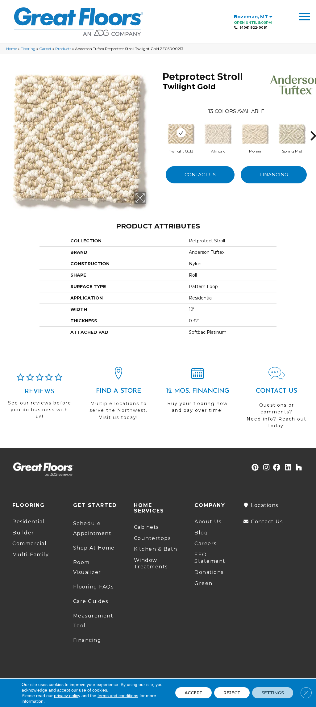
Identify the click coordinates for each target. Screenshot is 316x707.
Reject (231, 693)
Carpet (45, 48)
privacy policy (67, 695)
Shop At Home (94, 548)
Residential (28, 522)
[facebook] (275, 467)
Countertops (152, 538)
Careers (205, 543)
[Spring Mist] (292, 133)
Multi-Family (30, 555)
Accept (193, 693)
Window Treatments (151, 563)
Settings (272, 693)
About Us (207, 522)
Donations (209, 572)
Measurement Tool (93, 621)
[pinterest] (254, 467)
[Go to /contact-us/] (276, 400)
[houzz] (297, 467)
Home (11, 48)
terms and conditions (118, 695)
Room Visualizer (87, 567)
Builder (23, 533)
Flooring (28, 48)
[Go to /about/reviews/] (39, 399)
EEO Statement (210, 558)
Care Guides (90, 601)
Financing (274, 175)
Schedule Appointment (92, 528)
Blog (201, 533)
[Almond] (218, 133)
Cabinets (146, 527)
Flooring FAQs (93, 587)
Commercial (29, 543)
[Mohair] (255, 133)
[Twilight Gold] (181, 133)
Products (63, 48)
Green (203, 583)
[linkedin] (286, 467)
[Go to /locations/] (118, 396)
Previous (159, 126)
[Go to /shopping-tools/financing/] (197, 393)
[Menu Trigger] (304, 16)
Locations (263, 505)
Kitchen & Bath (155, 549)
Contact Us (200, 175)
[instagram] (264, 467)
